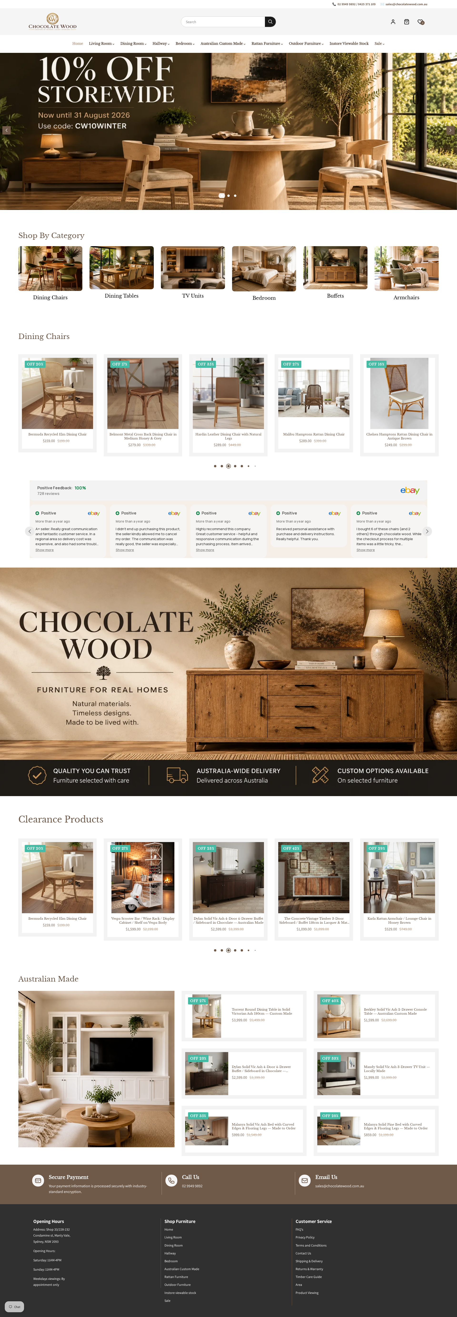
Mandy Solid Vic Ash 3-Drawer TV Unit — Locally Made (397, 1069)
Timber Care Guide (309, 1277)
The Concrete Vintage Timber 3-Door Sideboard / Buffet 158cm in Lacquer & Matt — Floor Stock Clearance (143, 921)
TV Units (193, 296)
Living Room (173, 1237)
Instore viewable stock (180, 1293)
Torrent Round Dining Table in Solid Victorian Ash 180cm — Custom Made (262, 1012)
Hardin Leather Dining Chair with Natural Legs (57, 436)
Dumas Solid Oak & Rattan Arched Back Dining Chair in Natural (313, 436)
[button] (450, 130)
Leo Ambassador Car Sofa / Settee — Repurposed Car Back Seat (314, 921)
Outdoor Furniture (177, 1284)
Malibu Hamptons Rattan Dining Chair (143, 434)
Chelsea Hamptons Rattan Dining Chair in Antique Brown (228, 436)
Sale (167, 1300)
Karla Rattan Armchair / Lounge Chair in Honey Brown (228, 921)
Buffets (335, 296)
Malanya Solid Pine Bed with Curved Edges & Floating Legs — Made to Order (396, 1127)
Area (299, 1284)
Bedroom (264, 298)
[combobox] (223, 22)
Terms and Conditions (311, 1245)
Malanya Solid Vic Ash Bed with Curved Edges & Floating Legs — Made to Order (264, 1127)
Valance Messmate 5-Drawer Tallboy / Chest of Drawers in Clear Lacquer (399, 921)
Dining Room (173, 1245)
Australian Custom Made (181, 1269)
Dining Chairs (50, 297)
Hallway (170, 1253)
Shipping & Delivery (309, 1261)
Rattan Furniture (176, 1277)
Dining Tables (122, 296)
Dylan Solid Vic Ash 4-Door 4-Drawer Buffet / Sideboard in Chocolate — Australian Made (57, 921)
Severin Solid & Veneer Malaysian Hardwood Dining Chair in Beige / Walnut (399, 436)
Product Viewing (307, 1293)
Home (168, 1229)
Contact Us (303, 1253)
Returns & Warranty (309, 1269)
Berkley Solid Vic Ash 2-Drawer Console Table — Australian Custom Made (395, 1012)
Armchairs (406, 297)
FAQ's (299, 1229)
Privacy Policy (305, 1237)
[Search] (270, 22)
